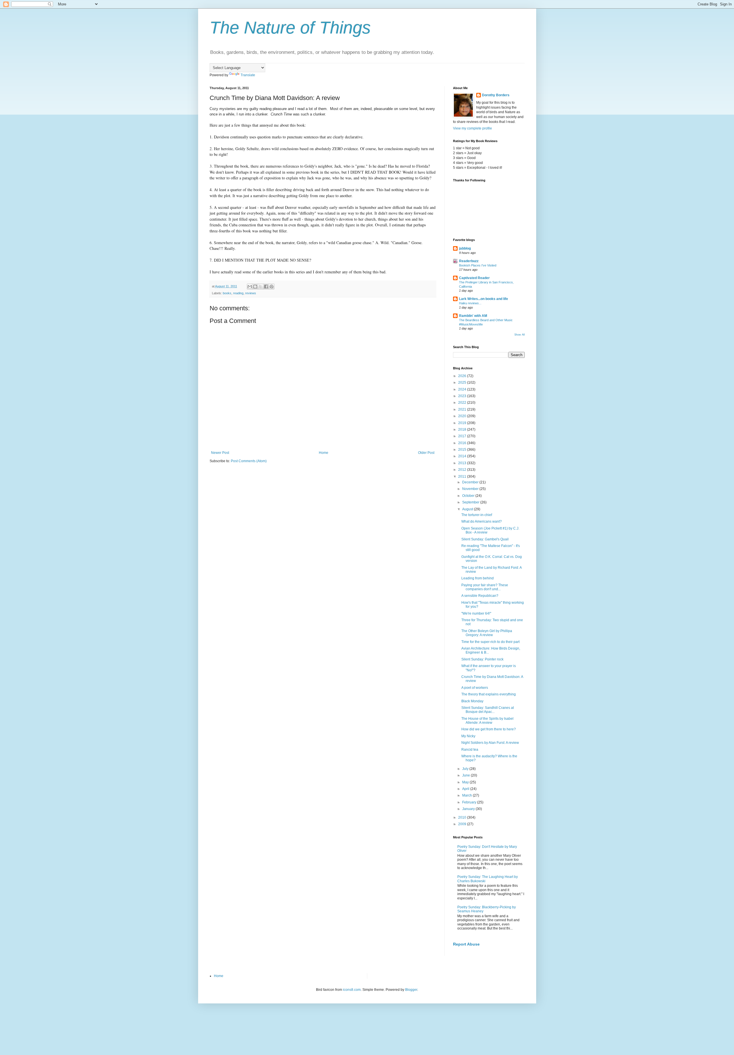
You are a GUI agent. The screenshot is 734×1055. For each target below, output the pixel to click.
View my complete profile (472, 128)
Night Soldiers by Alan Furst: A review (490, 743)
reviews (250, 293)
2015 (462, 450)
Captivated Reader (474, 278)
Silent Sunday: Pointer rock (482, 659)
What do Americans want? (481, 521)
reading (238, 293)
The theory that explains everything (488, 694)
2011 (462, 476)
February (469, 802)
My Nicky (468, 736)
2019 (462, 423)
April (466, 789)
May (466, 782)
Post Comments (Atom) (249, 461)
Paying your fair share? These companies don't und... (484, 587)
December (470, 482)
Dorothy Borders (495, 95)
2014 (462, 456)
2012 (462, 470)
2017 (462, 436)
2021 (462, 409)
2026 (462, 376)
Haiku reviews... (470, 303)
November (470, 489)
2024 (462, 389)
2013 (462, 463)
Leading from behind (477, 578)
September (471, 502)
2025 (462, 383)
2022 (462, 403)
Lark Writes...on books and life (483, 299)
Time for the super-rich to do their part (490, 642)
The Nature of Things (290, 27)
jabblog (465, 248)
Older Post (426, 453)
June (466, 775)
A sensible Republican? (479, 596)
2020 (462, 416)
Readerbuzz (469, 261)
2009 (462, 824)
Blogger (411, 990)
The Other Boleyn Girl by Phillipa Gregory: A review (486, 633)
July (465, 769)
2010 (462, 817)
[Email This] (250, 286)
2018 (462, 430)
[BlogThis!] (255, 286)
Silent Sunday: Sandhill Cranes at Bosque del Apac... (487, 710)
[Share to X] (260, 286)
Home (323, 453)
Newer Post (220, 453)
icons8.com (352, 990)
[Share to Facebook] (266, 286)
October (468, 496)
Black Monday (472, 701)
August (468, 509)
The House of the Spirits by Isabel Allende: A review (487, 721)
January (469, 809)
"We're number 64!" (476, 613)
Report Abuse (466, 944)
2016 (462, 443)
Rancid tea (469, 750)
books (227, 293)
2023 (462, 396)
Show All (519, 334)
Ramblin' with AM (473, 316)
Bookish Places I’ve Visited (477, 265)
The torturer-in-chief (476, 515)
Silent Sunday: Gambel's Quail (485, 539)
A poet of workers (474, 688)
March (467, 795)
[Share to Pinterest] (271, 286)
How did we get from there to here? (488, 729)
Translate (248, 75)
